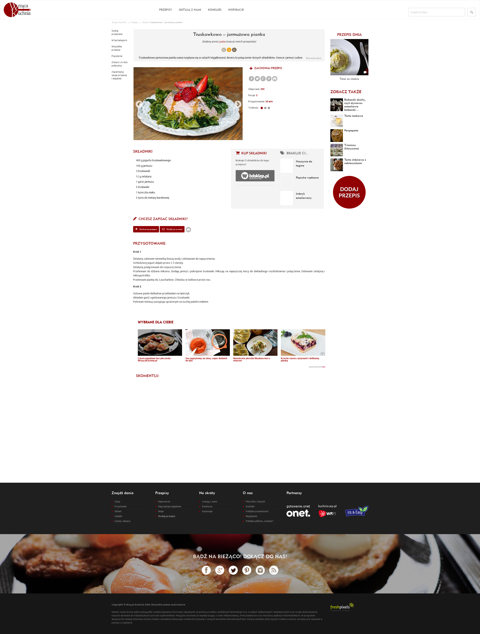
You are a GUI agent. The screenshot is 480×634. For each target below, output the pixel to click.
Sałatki (118, 516)
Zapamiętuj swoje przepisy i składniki (119, 75)
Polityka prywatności (257, 511)
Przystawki (121, 506)
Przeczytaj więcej (313, 58)
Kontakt (250, 506)
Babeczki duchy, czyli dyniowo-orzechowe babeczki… (355, 105)
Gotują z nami (190, 9)
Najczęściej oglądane (169, 506)
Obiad (118, 511)
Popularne (117, 56)
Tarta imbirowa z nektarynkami (355, 161)
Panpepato (351, 130)
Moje (161, 511)
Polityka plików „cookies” (260, 521)
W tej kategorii (119, 40)
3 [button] (197, 144)
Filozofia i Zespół (255, 501)
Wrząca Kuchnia (119, 22)
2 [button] (191, 144)
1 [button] (186, 144)
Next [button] (236, 104)
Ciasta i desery (122, 521)
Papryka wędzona (307, 177)
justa (222, 41)
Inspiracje (236, 9)
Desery (145, 22)
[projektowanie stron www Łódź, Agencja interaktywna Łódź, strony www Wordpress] (342, 606)
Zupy (117, 501)
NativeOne (231, 367)
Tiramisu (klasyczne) (351, 146)
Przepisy (165, 9)
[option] (188, 103)
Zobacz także (345, 91)
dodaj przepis (349, 192)
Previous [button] (137, 104)
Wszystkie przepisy (117, 48)
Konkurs (214, 9)
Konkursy (207, 506)
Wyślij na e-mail (174, 229)
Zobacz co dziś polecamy (120, 64)
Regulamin (251, 516)
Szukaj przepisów (117, 32)
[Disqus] (229, 427)
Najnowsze (164, 501)
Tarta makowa (353, 116)
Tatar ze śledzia (349, 79)
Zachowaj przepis (268, 68)
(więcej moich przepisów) (241, 41)
